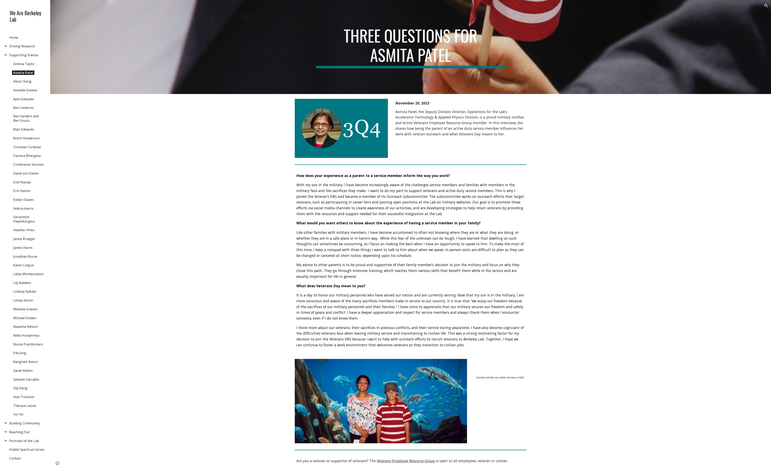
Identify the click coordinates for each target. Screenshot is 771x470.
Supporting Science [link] (23, 55)
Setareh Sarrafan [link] (26, 379)
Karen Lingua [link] (23, 265)
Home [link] (13, 37)
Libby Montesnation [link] (28, 274)
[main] (410, 47)
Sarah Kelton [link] (23, 370)
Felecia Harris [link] (23, 208)
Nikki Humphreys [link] (26, 335)
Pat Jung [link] (19, 353)
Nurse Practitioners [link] (28, 344)
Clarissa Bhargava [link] (27, 155)
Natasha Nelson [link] (25, 326)
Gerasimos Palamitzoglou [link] (24, 219)
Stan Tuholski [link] (23, 397)
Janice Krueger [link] (24, 239)
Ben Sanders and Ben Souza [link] (26, 118)
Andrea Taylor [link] (24, 64)
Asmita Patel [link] (23, 72)
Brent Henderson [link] (26, 138)
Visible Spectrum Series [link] (26, 449)
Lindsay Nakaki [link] (24, 291)
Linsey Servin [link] (23, 300)
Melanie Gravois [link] (25, 309)
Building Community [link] (24, 423)
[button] (766, 5)
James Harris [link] (23, 247)
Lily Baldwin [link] (22, 283)
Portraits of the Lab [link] (24, 441)
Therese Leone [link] (24, 406)
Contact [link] (15, 458)
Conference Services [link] (28, 164)
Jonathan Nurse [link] (25, 256)
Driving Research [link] (22, 46)
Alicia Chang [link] (22, 81)
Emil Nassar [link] (22, 182)
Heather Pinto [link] (24, 230)
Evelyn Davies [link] (23, 199)
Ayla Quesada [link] (23, 99)
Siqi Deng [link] (20, 388)
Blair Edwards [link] (23, 129)
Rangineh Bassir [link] (25, 362)
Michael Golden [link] (24, 318)
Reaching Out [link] (19, 432)
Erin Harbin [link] (22, 191)
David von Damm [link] (26, 173)
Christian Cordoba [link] (27, 147)
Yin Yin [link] (18, 414)
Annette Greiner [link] (25, 90)
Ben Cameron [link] (23, 107)
